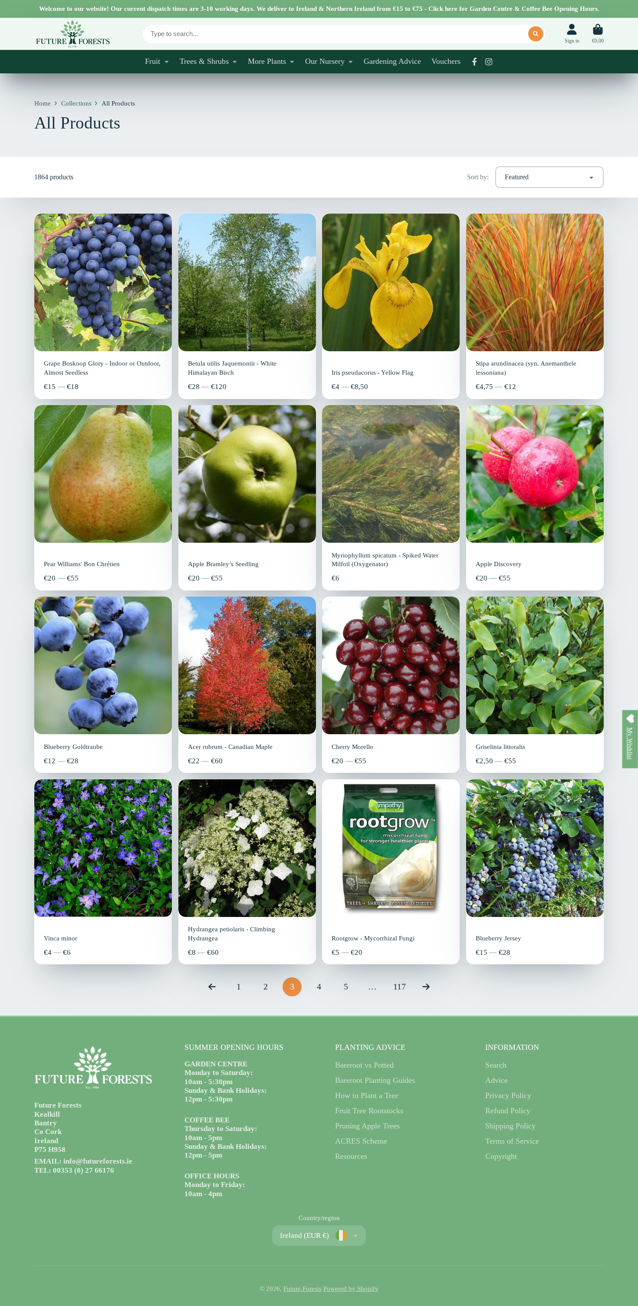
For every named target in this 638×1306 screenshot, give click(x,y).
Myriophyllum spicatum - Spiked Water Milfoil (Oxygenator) (391, 497)
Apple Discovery (535, 497)
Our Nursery (325, 61)
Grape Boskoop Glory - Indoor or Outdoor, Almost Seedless (103, 306)
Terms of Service (512, 1141)
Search (495, 1065)
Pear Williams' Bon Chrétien (103, 497)
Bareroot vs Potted (364, 1065)
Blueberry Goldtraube (103, 685)
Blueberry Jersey (535, 871)
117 (399, 986)
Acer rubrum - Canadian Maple (247, 685)
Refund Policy (507, 1110)
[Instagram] (489, 62)
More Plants (267, 61)
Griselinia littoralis (535, 685)
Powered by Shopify (350, 1288)
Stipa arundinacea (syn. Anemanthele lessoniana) (535, 306)
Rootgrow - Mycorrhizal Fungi (391, 871)
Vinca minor (103, 871)
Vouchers (445, 61)
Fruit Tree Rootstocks (369, 1110)
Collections (76, 103)
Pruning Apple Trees (367, 1125)
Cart (598, 34)
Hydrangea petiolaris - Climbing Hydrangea (247, 871)
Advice (496, 1080)
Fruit (152, 61)
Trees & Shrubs (204, 61)
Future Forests (302, 1288)
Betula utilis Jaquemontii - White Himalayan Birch (247, 306)
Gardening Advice (392, 61)
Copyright (501, 1156)
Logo (72, 34)
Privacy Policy (508, 1095)
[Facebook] (474, 62)
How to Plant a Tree (366, 1095)
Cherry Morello (391, 685)
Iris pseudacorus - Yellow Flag (391, 306)
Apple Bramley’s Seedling (247, 497)
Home (42, 103)
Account (572, 34)
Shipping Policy (510, 1125)
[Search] (535, 33)
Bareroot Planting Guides (375, 1080)
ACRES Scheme (361, 1141)
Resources (351, 1156)
